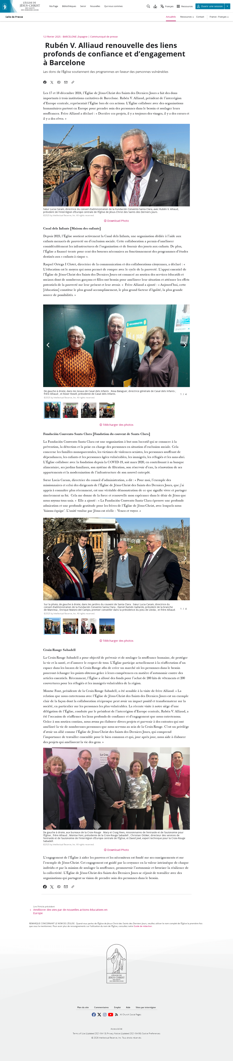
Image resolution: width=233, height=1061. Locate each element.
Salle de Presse (14, 17)
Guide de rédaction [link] (143, 926)
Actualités (171, 16)
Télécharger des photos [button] (118, 425)
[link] (44, 886)
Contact (200, 16)
